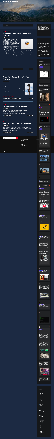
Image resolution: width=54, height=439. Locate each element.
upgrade (39, 54)
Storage (41, 431)
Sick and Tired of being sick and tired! (17, 123)
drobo (38, 43)
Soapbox (4, 104)
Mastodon (43, 30)
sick (9, 132)
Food (40, 43)
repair (46, 50)
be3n (40, 64)
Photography (41, 395)
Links (39, 399)
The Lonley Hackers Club (42, 342)
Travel (40, 409)
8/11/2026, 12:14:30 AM (45, 378)
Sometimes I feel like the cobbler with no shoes (17, 34)
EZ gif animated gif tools (24, 145)
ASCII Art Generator (23, 140)
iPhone (39, 46)
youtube (39, 55)
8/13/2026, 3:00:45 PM (42, 305)
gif (43, 43)
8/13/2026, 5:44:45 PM (46, 270)
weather (46, 54)
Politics (39, 50)
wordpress (48, 54)
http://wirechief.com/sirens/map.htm (8, 96)
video (41, 54)
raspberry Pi (41, 50)
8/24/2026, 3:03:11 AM (45, 89)
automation (41, 417)
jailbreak (46, 46)
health (5, 132)
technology (8, 31)
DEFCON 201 (42, 215)
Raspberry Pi (41, 425)
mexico (47, 47)
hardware (39, 44)
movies (40, 393)
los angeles (12, 98)
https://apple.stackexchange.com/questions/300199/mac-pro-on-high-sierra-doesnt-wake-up (17, 62)
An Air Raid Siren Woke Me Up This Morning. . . (16, 78)
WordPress (9, 151)
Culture (40, 389)
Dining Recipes (22, 146)
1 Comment (31, 98)
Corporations (41, 411)
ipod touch (42, 46)
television (45, 53)
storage (47, 51)
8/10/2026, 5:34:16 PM (46, 329)
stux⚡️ (41, 270)
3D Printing (41, 416)
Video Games (43, 54)
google (46, 43)
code (4, 115)
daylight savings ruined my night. (15, 106)
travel (48, 53)
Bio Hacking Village (45, 345)
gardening (41, 406)
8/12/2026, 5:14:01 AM (45, 312)
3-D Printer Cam (23, 144)
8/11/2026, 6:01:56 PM (45, 362)
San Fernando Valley (16, 98)
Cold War (9, 98)
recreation (44, 50)
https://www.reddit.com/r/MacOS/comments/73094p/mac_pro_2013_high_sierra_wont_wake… (17, 63)
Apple (42, 42)
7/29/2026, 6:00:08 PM (45, 236)
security (40, 51)
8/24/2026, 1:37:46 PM (45, 85)
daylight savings (8, 115)
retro (40, 426)
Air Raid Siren (6, 98)
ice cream (41, 404)
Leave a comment (31, 115)
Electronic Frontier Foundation (24, 139)
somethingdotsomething (10, 1)
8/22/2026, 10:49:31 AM (45, 164)
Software (4, 31)
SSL (45, 51)
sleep (20, 98)
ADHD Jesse (42, 304)
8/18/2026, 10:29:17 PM (42, 216)
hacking (48, 43)
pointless (4, 121)
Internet (41, 421)
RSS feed (47, 29)
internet (42, 44)
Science (40, 427)
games (42, 43)
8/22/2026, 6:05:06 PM (45, 150)
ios (44, 44)
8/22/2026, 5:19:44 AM (45, 181)
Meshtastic (43, 336)
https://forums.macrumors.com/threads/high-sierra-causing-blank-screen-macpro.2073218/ (17, 64)
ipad (45, 44)
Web (40, 433)
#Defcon (40, 330)
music (40, 394)
